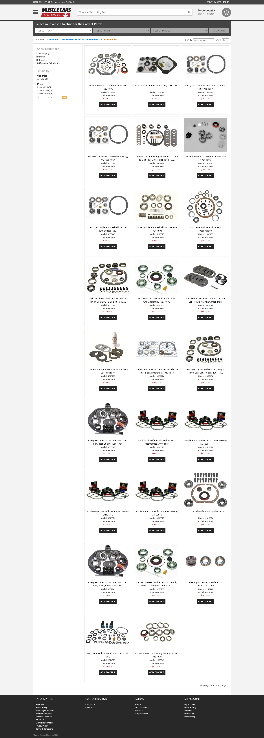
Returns (88, 707)
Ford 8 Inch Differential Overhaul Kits (205, 511)
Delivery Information (44, 723)
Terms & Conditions (44, 729)
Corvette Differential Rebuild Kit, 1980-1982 (156, 85)
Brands (138, 704)
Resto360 (40, 704)
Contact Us (55, 2)
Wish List (188, 710)
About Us (40, 720)
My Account (189, 704)
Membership (190, 717)
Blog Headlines (141, 713)
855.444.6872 (41, 2)
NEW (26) (43, 79)
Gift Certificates (141, 707)
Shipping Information (45, 710)
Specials (139, 710)
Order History (190, 707)
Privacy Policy (42, 726)
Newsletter (189, 713)
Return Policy (41, 707)
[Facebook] (224, 2)
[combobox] (63, 30)
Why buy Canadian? (44, 717)
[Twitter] (228, 2)
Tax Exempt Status (44, 713)
